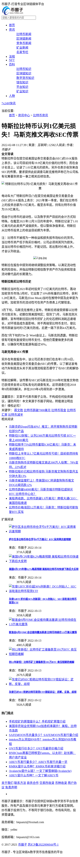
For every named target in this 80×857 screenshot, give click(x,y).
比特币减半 (15, 414)
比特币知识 (23, 68)
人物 (12, 95)
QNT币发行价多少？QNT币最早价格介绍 (36, 748)
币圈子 (22, 844)
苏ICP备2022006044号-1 (43, 844)
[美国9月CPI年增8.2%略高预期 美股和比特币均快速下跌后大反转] (44, 561)
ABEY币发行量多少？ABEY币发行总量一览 (38, 762)
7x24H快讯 (8, 103)
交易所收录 (46, 782)
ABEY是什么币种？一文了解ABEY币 (33, 775)
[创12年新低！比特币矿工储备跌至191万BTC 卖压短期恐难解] (44, 654)
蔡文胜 (18, 410)
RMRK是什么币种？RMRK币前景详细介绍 (37, 766)
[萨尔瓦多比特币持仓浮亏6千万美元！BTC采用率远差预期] (44, 531)
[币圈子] (12, 14)
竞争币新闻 (23, 43)
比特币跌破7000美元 (37, 410)
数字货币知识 (25, 77)
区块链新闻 (23, 38)
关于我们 (7, 782)
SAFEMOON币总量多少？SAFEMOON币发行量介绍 (43, 735)
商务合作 (33, 782)
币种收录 (61, 782)
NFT (12, 60)
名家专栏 (22, 52)
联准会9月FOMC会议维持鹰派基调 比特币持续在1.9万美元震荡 (43, 632)
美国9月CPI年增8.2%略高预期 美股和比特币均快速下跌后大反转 (44, 569)
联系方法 (20, 782)
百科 (12, 64)
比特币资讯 (40, 115)
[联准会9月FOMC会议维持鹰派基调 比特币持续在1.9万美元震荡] (44, 624)
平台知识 (22, 86)
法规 (12, 56)
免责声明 (11, 787)
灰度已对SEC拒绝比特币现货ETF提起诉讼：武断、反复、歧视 (42, 692)
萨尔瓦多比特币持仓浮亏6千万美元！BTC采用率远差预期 (40, 539)
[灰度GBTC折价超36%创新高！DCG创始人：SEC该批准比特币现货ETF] (44, 591)
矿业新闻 (22, 47)
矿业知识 (22, 91)
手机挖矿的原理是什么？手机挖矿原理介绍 (37, 721)
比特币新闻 (23, 34)
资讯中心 (24, 115)
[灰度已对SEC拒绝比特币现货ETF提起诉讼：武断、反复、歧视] (44, 684)
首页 (12, 25)
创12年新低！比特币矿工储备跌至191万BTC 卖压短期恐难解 (41, 662)
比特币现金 (58, 410)
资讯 (12, 29)
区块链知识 (23, 73)
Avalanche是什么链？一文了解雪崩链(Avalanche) (40, 770)
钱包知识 (22, 82)
